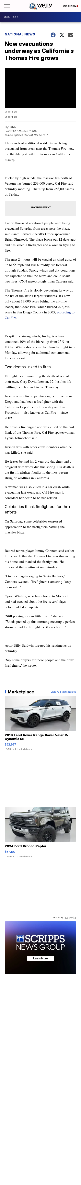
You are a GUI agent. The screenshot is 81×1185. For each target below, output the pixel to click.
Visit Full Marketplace (63, 691)
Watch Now (69, 6)
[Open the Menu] (6, 6)
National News (20, 34)
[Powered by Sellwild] (70, 917)
